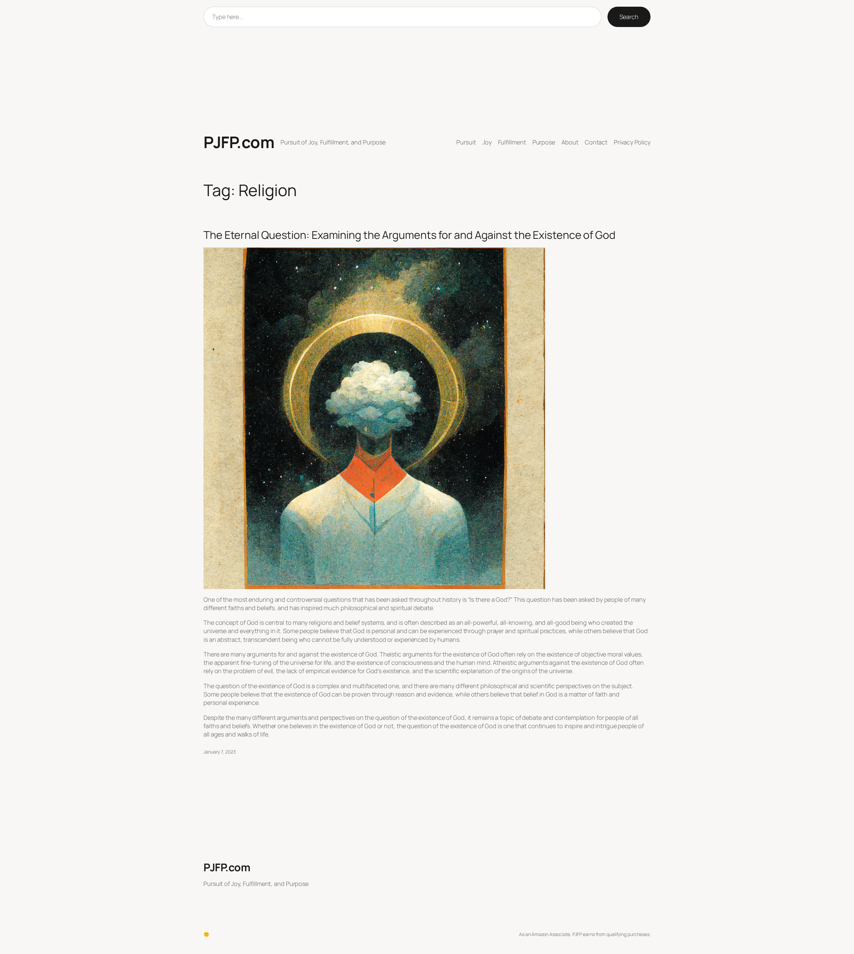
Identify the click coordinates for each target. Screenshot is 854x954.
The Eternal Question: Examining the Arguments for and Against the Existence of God (409, 235)
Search (628, 17)
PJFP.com (238, 142)
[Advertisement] (427, 80)
